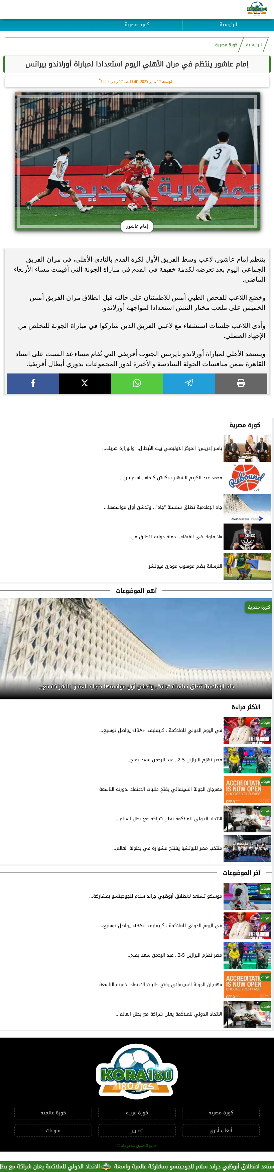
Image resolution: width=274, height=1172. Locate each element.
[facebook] (33, 383)
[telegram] (189, 383)
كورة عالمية (53, 1112)
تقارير (137, 1130)
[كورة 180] (257, 9)
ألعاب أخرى (221, 1130)
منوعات (53, 1130)
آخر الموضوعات (241, 873)
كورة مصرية (137, 24)
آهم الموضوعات (136, 591)
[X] (85, 383)
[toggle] (45, 20)
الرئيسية (228, 24)
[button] (5, 684)
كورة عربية (137, 1112)
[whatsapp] (137, 383)
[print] (241, 383)
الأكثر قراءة (246, 707)
